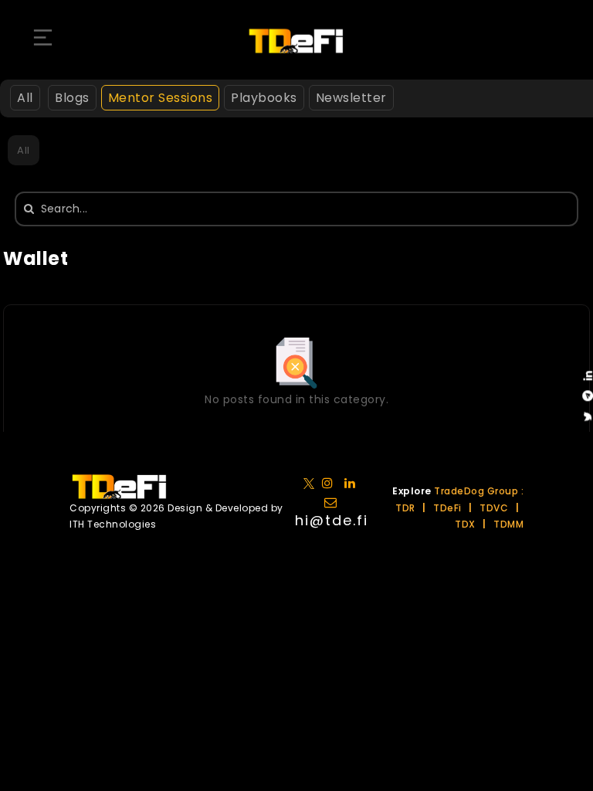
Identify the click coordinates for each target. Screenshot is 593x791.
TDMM (508, 524)
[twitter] (311, 482)
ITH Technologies (112, 524)
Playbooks (264, 98)
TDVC (493, 507)
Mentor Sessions (160, 98)
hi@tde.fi (331, 520)
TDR (405, 507)
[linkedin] (331, 482)
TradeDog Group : (479, 490)
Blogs (72, 98)
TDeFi (447, 507)
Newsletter (351, 98)
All (25, 98)
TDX (465, 524)
